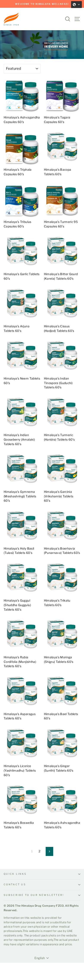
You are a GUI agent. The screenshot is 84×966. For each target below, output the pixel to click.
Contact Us (15, 884)
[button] (76, 4)
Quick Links (15, 873)
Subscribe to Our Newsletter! (34, 895)
